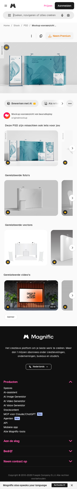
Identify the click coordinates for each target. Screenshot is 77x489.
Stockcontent (11, 409)
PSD (26, 25)
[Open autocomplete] (8, 15)
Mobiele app (11, 427)
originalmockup (19, 117)
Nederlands (38, 366)
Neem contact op (15, 461)
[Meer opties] (31, 35)
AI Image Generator (15, 396)
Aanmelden (64, 5)
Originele (23, 47)
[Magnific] (38, 337)
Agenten (11, 418)
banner (11, 317)
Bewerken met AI (19, 104)
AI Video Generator (14, 401)
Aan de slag (12, 441)
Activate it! (59, 485)
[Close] (72, 485)
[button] (38, 367)
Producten (11, 382)
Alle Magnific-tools (14, 431)
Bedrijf (8, 451)
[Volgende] (62, 103)
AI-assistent (10, 392)
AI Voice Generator (14, 405)
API (6, 423)
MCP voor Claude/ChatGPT (23, 414)
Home (7, 25)
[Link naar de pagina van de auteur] (7, 116)
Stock (17, 25)
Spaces (8, 388)
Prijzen (48, 5)
